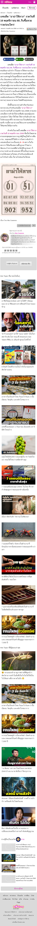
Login (12, 263)
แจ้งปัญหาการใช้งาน (23, 918)
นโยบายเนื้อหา (7, 915)
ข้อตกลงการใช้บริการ (11, 912)
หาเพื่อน (26, 895)
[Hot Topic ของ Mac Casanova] (4, 241)
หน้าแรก (3, 12)
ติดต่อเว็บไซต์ (12, 918)
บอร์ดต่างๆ (15, 8)
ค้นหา (23, 8)
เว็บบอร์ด (5, 8)
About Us (31, 915)
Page (18, 902)
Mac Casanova (10, 31)
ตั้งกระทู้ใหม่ (18, 889)
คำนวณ (25, 899)
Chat (32, 895)
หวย (22, 839)
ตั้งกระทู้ (32, 8)
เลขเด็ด (11, 65)
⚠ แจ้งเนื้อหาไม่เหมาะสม (24, 225)
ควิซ (20, 899)
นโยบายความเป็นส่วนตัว (25, 912)
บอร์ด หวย (17, 12)
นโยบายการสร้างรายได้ (20, 915)
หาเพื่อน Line (7, 899)
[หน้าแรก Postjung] (8, 2)
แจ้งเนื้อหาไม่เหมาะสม (18, 922)
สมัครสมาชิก (25, 264)
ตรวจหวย (13, 895)
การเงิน (32, 899)
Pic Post (14, 899)
